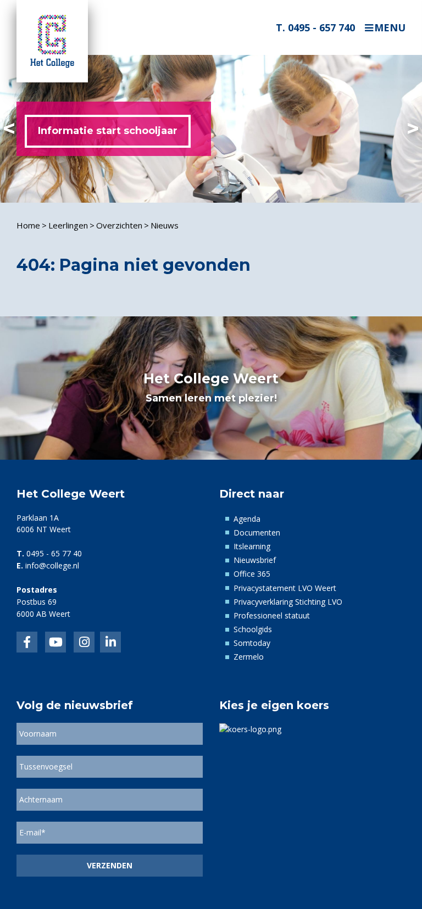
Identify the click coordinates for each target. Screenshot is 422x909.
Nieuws (165, 225)
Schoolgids (253, 629)
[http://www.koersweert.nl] (250, 728)
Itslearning (252, 546)
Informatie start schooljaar (107, 131)
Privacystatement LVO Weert (285, 588)
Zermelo (249, 656)
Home (28, 225)
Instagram (84, 642)
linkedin (110, 642)
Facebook (26, 642)
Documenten (257, 532)
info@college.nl (52, 565)
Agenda (247, 519)
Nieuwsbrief (255, 560)
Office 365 (252, 573)
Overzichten (119, 225)
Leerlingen (68, 225)
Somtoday (252, 643)
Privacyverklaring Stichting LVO (288, 601)
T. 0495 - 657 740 (315, 27)
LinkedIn (55, 642)
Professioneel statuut (272, 615)
